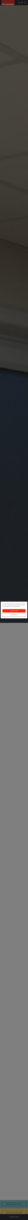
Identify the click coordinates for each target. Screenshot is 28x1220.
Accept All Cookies (14, 610)
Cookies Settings (14, 614)
